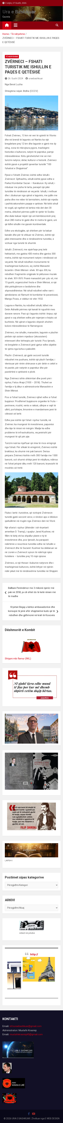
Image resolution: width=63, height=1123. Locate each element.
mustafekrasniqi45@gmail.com (26, 1034)
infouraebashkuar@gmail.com (26, 1026)
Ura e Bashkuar (19, 11)
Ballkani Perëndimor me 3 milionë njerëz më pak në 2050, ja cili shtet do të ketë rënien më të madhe (32, 592)
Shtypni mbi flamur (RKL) (18, 658)
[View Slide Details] (31, 969)
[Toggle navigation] (15, 25)
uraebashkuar (36, 78)
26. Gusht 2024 (15, 78)
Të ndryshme (12, 57)
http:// (34, 954)
